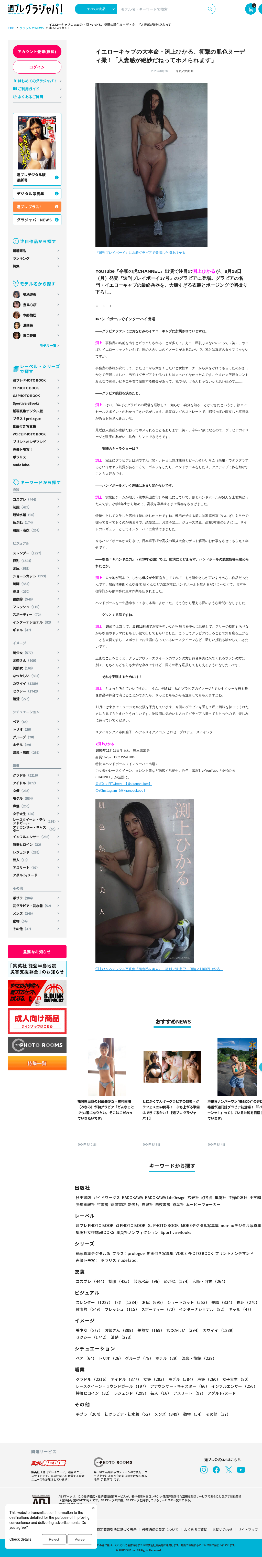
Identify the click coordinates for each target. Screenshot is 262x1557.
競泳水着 (24, 514)
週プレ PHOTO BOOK (29, 380)
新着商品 (19, 250)
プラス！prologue (27, 418)
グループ (24, 737)
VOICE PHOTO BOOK (29, 433)
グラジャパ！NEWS (34, 219)
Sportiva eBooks (26, 403)
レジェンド (27, 852)
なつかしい (27, 675)
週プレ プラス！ (30, 206)
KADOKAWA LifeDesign (165, 1197)
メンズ (24, 913)
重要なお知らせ (37, 951)
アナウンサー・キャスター (35, 829)
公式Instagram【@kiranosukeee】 (121, 790)
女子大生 (24, 813)
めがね (24, 522)
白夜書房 (162, 1204)
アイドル (25, 782)
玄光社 (193, 1197)
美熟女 (24, 668)
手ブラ (24, 898)
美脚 (22, 583)
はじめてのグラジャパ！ (37, 81)
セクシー (26, 691)
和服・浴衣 (27, 530)
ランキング (21, 258)
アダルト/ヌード (25, 874)
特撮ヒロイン (28, 844)
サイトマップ (248, 1529)
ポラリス (19, 457)
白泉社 (147, 1204)
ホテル (23, 744)
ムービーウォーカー (203, 1204)
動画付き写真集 (24, 426)
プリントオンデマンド (29, 441)
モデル (24, 798)
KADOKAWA (132, 1197)
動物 (21, 921)
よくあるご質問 (30, 97)
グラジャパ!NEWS (31, 27)
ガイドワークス (106, 1197)
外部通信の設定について (160, 1529)
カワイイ (26, 683)
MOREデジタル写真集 (200, 1225)
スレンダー (28, 552)
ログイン (37, 66)
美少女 (24, 652)
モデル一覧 (48, 345)
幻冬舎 (207, 1197)
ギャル (23, 629)
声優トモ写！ (23, 449)
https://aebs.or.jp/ (71, 1503)
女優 (22, 790)
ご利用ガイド (28, 89)
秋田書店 (83, 1197)
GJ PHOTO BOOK (26, 395)
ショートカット (30, 576)
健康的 (24, 599)
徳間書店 (118, 1204)
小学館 (255, 1197)
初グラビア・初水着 (33, 905)
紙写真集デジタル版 (28, 410)
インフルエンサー (32, 836)
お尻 (22, 568)
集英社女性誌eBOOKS (95, 1232)
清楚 (22, 698)
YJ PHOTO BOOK (26, 387)
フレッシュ (27, 606)
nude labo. (21, 464)
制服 (22, 507)
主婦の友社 (237, 1197)
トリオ (23, 729)
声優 (22, 805)
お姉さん (25, 660)
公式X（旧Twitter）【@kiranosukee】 (123, 784)
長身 (22, 591)
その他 (23, 928)
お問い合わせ (223, 1529)
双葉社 (178, 1204)
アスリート (26, 867)
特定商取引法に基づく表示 (117, 1529)
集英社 (220, 1197)
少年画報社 (85, 1204)
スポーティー (28, 614)
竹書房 (102, 1204)
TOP (11, 27)
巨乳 (23, 560)
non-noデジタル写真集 (241, 1225)
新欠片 (133, 1204)
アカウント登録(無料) (37, 51)
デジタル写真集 (31, 193)
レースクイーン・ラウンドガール (35, 821)
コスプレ (25, 499)
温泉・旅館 (27, 752)
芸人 (21, 859)
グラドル (26, 775)
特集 (16, 266)
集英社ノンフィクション (137, 1232)
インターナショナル (33, 622)
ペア (21, 721)
